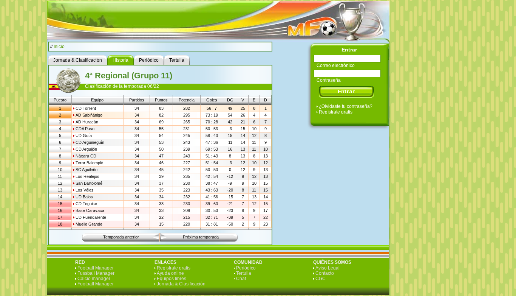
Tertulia (243, 273)
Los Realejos (87, 176)
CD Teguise (86, 203)
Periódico (246, 268)
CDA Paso (85, 128)
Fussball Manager (95, 273)
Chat (241, 278)
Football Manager (95, 268)
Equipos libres (171, 278)
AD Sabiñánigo (89, 115)
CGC (320, 278)
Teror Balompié (89, 162)
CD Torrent (86, 108)
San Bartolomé (89, 183)
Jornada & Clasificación (181, 284)
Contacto (324, 273)
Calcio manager (93, 278)
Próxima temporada (201, 237)
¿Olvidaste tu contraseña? (345, 106)
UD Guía (84, 135)
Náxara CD (86, 156)
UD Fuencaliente (91, 217)
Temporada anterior (121, 237)
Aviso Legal (327, 268)
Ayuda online (170, 273)
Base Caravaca (90, 210)
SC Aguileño (86, 169)
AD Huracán (87, 122)
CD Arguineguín (90, 142)
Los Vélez (85, 190)
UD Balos (84, 197)
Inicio (59, 46)
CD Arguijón (86, 149)
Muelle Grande (89, 224)
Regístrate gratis (335, 112)
